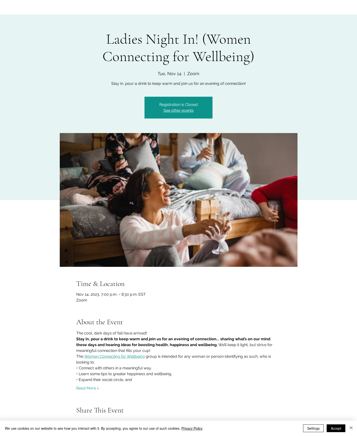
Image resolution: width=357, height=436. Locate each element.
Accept (336, 428)
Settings (313, 428)
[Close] (351, 428)
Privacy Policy (192, 428)
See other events (178, 110)
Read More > (87, 388)
